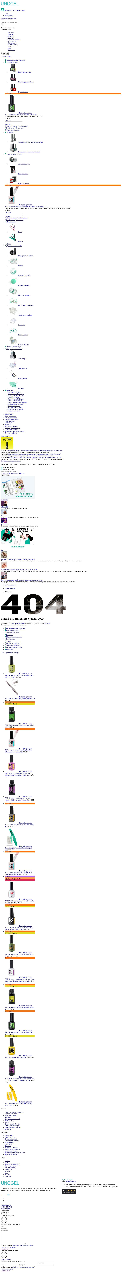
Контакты (11, 50)
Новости (11, 36)
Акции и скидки (8, 469)
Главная (11, 33)
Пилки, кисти (10, 639)
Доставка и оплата (14, 39)
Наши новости (5, 436)
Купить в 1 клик (12, 126)
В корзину (8, 124)
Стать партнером (10, 1166)
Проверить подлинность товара (15, 10)
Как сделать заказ (10, 416)
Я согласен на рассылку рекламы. (14, 473)
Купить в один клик (8, 1247)
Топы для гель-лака (12, 633)
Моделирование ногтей (14, 637)
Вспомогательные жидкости (15, 628)
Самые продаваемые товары (10, 652)
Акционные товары (11, 429)
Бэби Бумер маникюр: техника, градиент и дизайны (18, 559)
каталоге (47, 623)
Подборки (9, 649)
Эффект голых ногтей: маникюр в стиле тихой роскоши (19, 569)
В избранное (10, 128)
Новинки (8, 424)
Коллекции (8, 423)
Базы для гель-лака (12, 630)
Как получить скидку (11, 419)
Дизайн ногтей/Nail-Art (13, 643)
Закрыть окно (5, 1249)
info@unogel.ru (71, 1181)
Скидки (10, 38)
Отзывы (7, 1174)
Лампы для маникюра (13, 645)
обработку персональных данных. (23, 1245)
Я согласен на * (19, 1245)
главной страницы (18, 623)
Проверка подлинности (12, 1164)
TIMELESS (4, 507)
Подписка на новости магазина (11, 461)
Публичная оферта (11, 433)
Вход (6, 14)
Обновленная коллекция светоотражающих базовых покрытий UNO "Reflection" (34, 454)
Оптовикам (12, 41)
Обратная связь (6, 1205)
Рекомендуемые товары (12, 428)
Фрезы (8, 641)
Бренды (10, 34)
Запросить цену (7, 1269)
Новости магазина (9, 467)
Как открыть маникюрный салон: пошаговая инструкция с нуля (21, 580)
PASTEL (3, 515)
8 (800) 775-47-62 (6, 20)
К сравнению (23, 126)
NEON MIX (4, 524)
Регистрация (9, 15)
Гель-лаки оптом (10, 1167)
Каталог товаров (6, 56)
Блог (9, 48)
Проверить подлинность (9, 18)
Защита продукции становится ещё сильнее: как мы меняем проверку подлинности (35, 450)
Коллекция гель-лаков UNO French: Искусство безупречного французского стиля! (34, 457)
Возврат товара (9, 421)
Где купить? (12, 43)
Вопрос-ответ (12, 44)
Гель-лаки (9, 635)
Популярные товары (11, 426)
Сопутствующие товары (14, 647)
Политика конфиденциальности (15, 431)
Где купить (8, 1169)
